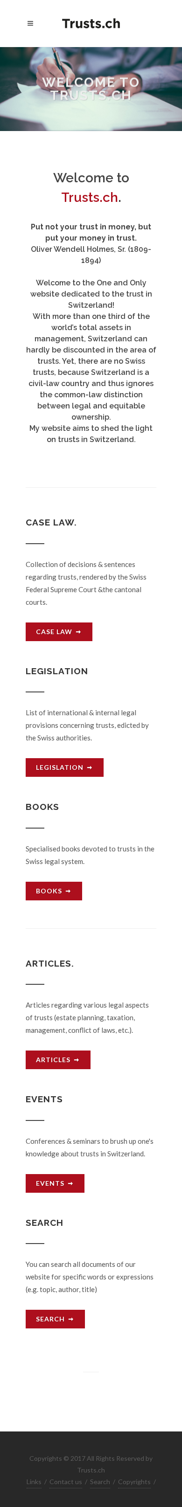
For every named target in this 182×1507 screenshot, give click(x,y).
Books (49, 891)
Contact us (65, 1482)
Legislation (60, 767)
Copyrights (134, 1482)
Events (50, 1183)
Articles (53, 1060)
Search (50, 1319)
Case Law (54, 632)
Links (34, 1482)
